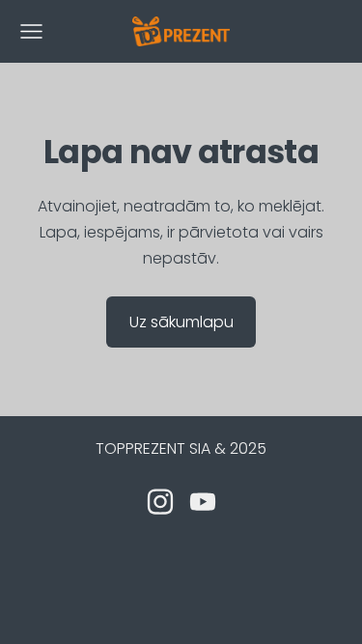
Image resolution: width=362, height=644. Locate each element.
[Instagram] (160, 501)
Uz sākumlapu (181, 322)
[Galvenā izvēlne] (31, 31)
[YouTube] (202, 501)
